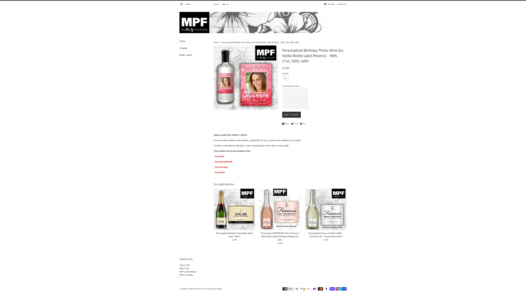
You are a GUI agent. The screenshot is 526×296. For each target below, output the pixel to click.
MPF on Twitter (186, 275)
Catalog (183, 48)
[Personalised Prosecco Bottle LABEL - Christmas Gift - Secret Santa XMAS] (326, 209)
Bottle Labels (185, 55)
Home (182, 41)
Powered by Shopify (214, 289)
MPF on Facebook (187, 272)
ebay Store (184, 268)
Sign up (225, 4)
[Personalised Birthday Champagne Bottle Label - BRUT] (234, 209)
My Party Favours (199, 289)
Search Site (184, 265)
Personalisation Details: (291, 86)
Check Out (342, 4)
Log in (216, 4)
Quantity (285, 74)
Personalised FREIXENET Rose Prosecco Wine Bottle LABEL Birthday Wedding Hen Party (280, 236)
